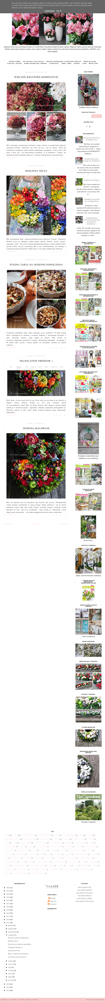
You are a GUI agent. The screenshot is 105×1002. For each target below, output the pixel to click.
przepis (7, 842)
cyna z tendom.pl (91, 846)
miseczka (68, 854)
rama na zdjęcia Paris (71, 869)
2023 (8, 897)
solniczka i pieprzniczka (21, 873)
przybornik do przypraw (38, 865)
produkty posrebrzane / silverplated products (63, 61)
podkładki (44, 869)
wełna (31, 861)
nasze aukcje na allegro (84, 898)
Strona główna (15, 61)
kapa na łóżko (94, 861)
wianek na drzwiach (69, 835)
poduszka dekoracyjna (76, 850)
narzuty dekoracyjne (86, 858)
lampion (90, 835)
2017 (8, 916)
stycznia (11, 980)
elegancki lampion (56, 846)
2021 (8, 903)
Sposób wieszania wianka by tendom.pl (91, 160)
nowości (57, 839)
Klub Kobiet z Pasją (59, 861)
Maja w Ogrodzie (42, 846)
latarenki (54, 850)
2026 (8, 887)
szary (69, 865)
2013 (8, 987)
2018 (8, 913)
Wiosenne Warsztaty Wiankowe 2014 (91, 139)
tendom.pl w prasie (41, 842)
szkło (6, 858)
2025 (8, 891)
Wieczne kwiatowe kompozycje (36, 76)
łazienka (95, 865)
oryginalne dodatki (10, 846)
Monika (53, 898)
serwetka (7, 873)
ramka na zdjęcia (86, 869)
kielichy (91, 839)
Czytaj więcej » (11, 157)
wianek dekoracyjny (29, 835)
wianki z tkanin (16, 858)
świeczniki (28, 858)
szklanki (90, 850)
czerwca (11, 964)
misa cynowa (58, 854)
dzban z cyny (9, 854)
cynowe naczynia (10, 850)
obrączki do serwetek (11, 861)
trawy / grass (66, 63)
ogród (57, 835)
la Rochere (69, 846)
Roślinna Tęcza (36, 170)
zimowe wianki (21, 854)
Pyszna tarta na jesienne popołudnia (36, 264)
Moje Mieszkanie (74, 861)
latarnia (63, 850)
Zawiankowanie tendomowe (17, 957)
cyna (15, 842)
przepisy (22, 846)
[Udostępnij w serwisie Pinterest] (64, 158)
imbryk (35, 850)
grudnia (11, 925)
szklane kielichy (26, 842)
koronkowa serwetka (21, 865)
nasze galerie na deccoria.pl (84, 901)
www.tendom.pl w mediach (12, 839)
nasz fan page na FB (84, 887)
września (11, 935)
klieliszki (7, 865)
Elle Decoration (9, 869)
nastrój (34, 869)
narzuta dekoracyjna (82, 854)
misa (49, 854)
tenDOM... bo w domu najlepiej (22, 999)
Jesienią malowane (36, 428)
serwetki (51, 865)
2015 (8, 923)
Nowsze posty (9, 524)
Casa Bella (38, 858)
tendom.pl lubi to (79, 839)
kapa (84, 861)
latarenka (44, 850)
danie (42, 854)
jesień (81, 835)
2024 (8, 894)
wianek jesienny (45, 839)
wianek (7, 835)
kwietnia (11, 970)
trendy (31, 846)
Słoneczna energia (91, 180)
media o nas (93, 63)
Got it (58, 11)
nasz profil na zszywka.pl (84, 893)
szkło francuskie (81, 842)
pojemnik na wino (55, 869)
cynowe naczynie (24, 850)
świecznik (79, 846)
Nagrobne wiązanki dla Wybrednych (91, 200)
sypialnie (61, 865)
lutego (10, 977)
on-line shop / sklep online (33, 61)
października (12, 932)
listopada (11, 929)
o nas (84, 63)
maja (10, 967)
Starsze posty (63, 524)
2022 (8, 900)
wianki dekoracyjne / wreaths (35, 63)
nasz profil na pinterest (84, 890)
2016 (8, 919)
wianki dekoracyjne (45, 835)
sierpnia (11, 961)
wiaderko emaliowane (39, 873)
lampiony (66, 839)
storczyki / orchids (14, 63)
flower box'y (54, 63)
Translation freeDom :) (36, 360)
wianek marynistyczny (43, 861)
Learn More (49, 11)
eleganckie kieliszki (30, 839)
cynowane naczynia (57, 842)
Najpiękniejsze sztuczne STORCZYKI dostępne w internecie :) (91, 221)
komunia (69, 842)
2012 (8, 990)
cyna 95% (59, 858)
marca (10, 974)
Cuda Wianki (49, 858)
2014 (8, 984)
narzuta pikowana (71, 858)
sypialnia (95, 854)
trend (77, 865)
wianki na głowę (90, 61)
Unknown (53, 901)
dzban (92, 842)
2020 (8, 907)
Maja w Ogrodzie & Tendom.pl (18, 954)
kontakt (77, 63)
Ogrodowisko (33, 854)
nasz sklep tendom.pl (84, 895)
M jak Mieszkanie (23, 869)
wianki (16, 835)
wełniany (85, 865)
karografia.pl (99, 999)
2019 (8, 910)
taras (23, 861)
